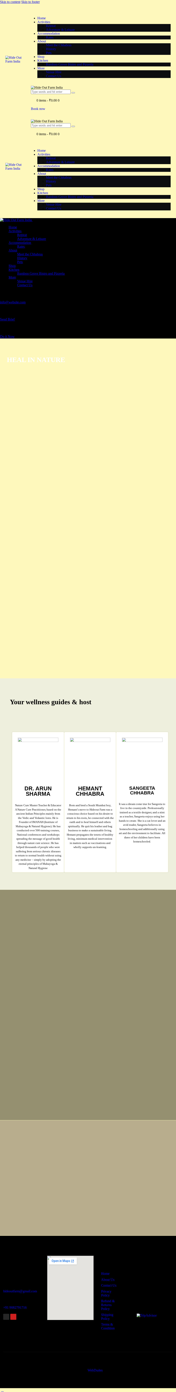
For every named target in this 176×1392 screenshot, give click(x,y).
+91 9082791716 (15, 1307)
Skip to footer (30, 2)
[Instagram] (6, 1317)
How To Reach (10, 1251)
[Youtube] (13, 1317)
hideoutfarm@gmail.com (20, 1291)
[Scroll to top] (2, 1390)
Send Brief (7, 319)
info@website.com (13, 302)
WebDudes (95, 1370)
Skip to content (10, 2)
